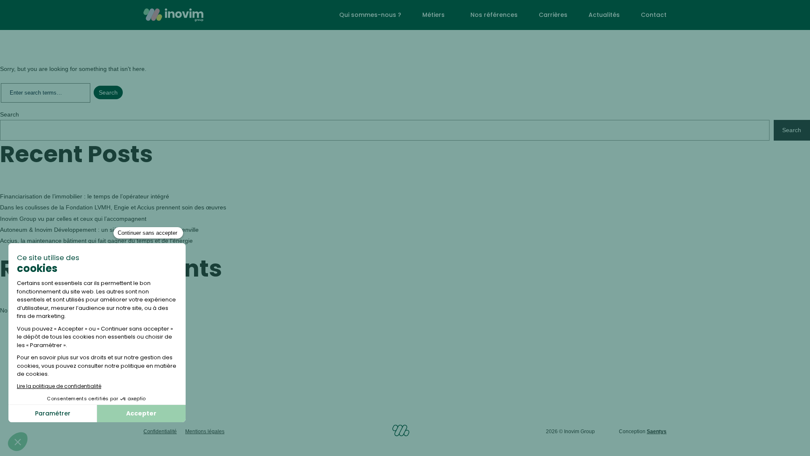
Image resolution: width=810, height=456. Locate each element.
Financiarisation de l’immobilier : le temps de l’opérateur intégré (84, 196)
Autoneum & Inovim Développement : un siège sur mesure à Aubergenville (99, 229)
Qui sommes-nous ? (370, 15)
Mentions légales (204, 431)
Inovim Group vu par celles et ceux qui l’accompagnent (74, 218)
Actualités (604, 15)
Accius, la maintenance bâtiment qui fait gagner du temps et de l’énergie (96, 240)
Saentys (657, 431)
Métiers (433, 15)
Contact (654, 15)
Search (9, 114)
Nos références (494, 15)
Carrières (553, 15)
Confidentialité (160, 431)
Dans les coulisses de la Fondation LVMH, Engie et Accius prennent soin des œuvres (114, 207)
